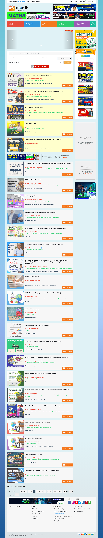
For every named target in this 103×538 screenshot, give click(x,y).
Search (69, 62)
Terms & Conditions (59, 518)
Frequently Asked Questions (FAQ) (63, 516)
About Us (34, 516)
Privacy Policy (58, 521)
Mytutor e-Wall (36, 513)
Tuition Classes (36, 509)
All (64, 491)
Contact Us (35, 518)
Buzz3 (16, 535)
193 (55, 491)
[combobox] (16, 58)
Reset (61, 62)
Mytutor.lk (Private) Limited (36, 534)
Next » (59, 491)
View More (68, 85)
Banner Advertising (59, 509)
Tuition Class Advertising (60, 511)
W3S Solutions (23, 535)
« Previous (23, 491)
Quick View (16, 82)
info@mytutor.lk (80, 511)
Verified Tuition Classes (38, 511)
